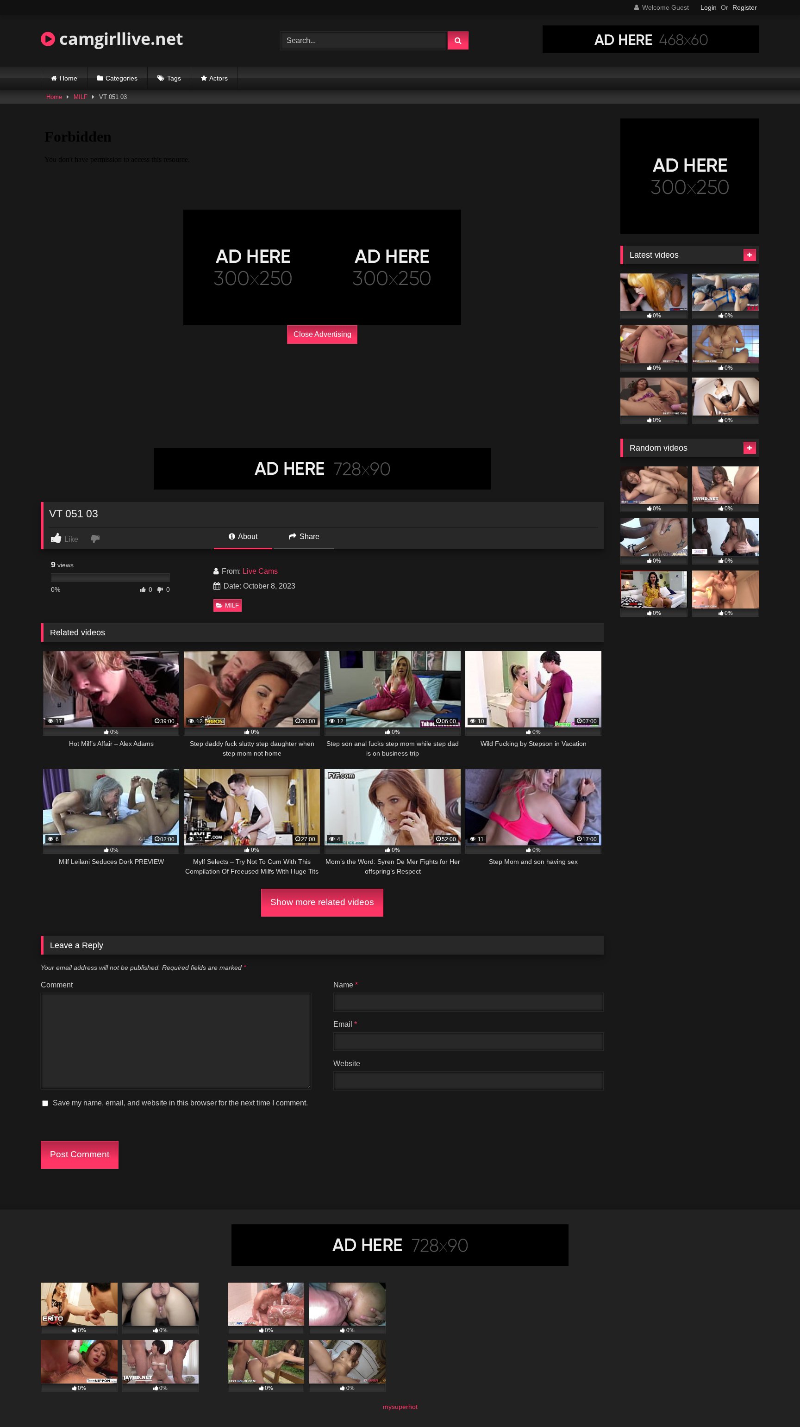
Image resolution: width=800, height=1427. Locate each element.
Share (308, 536)
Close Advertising (322, 334)
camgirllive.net (119, 38)
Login (708, 7)
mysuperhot (400, 1406)
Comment (57, 985)
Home (68, 78)
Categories (122, 78)
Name (345, 985)
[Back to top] (771, 1399)
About (247, 536)
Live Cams (260, 571)
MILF (81, 96)
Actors (218, 78)
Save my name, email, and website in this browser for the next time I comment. (180, 1103)
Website (346, 1063)
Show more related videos (322, 902)
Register (744, 7)
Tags (174, 78)
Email (345, 1024)
